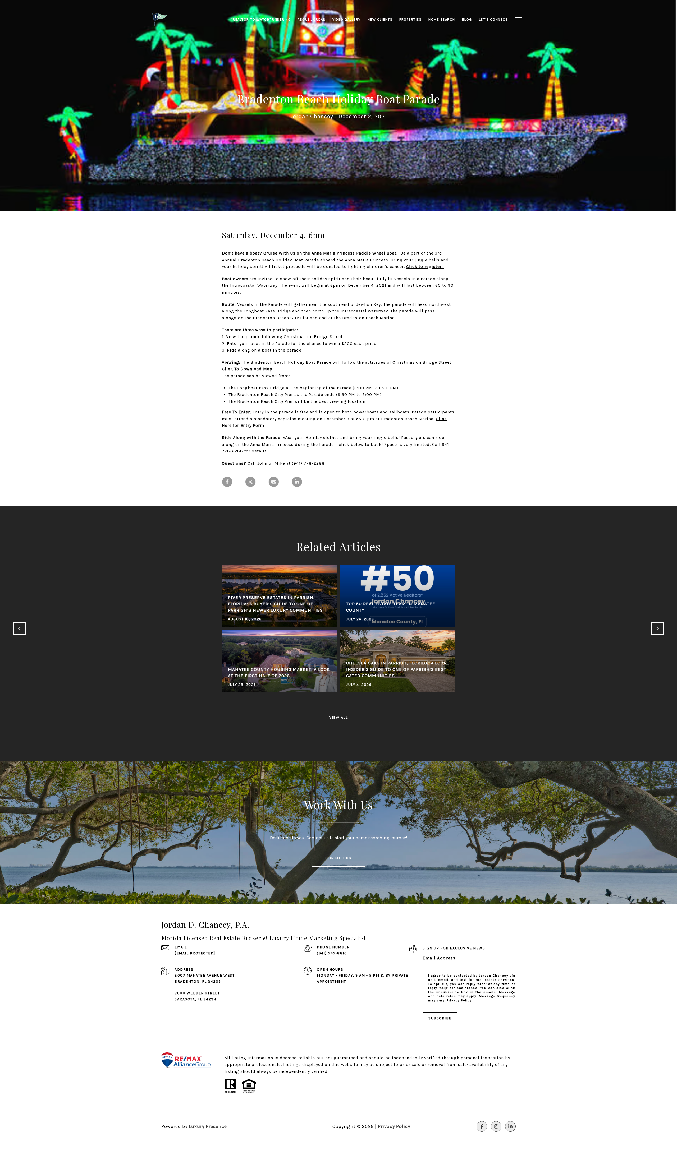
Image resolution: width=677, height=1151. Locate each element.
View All (338, 717)
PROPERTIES (410, 19)
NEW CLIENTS (380, 19)
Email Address (439, 957)
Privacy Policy (459, 1000)
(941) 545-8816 (332, 953)
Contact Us (338, 858)
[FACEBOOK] (482, 1126)
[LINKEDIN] (510, 1126)
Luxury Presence (208, 1126)
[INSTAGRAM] (496, 1126)
